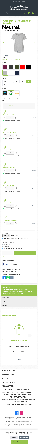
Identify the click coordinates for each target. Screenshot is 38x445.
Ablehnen (14, 437)
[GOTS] (11, 93)
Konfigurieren (24, 437)
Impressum (29, 417)
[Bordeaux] (5, 67)
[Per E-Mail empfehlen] (12, 277)
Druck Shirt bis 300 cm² (9, 132)
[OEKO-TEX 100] (17, 93)
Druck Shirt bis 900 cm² (9, 168)
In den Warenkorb (24, 253)
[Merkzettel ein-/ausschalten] (30, 335)
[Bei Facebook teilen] (4, 277)
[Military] (17, 67)
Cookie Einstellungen (24, 418)
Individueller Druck (12, 106)
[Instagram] (21, 413)
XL (28, 81)
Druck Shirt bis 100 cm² (9, 115)
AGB (17, 418)
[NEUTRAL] (11, 28)
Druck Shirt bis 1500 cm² (10, 203)
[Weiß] (11, 73)
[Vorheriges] (3, 43)
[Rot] (22, 67)
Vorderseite (7, 244)
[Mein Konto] (33, 13)
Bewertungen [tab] (5, 305)
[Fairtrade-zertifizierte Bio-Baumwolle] (5, 93)
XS (5, 81)
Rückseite (6, 246)
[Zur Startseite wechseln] (19, 7)
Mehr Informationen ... (26, 433)
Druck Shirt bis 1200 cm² (10, 185)
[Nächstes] (34, 43)
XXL (5, 85)
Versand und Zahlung (20, 417)
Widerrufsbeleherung (9, 417)
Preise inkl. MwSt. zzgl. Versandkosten (11, 59)
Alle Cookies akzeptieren (20, 442)
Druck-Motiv (5, 233)
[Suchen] (24, 13)
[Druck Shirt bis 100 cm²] (19, 329)
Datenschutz (12, 418)
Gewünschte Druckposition (8, 242)
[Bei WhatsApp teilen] (8, 277)
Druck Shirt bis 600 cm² (9, 150)
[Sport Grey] (5, 73)
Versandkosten (28, 421)
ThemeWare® (29, 426)
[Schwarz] (28, 67)
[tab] (19, 290)
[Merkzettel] (29, 13)
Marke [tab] (3, 301)
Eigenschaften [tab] (6, 297)
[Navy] (17, 73)
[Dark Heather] (11, 67)
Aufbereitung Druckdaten (10, 220)
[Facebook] (17, 413)
